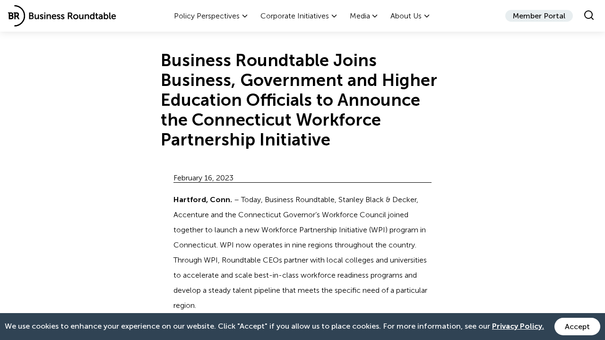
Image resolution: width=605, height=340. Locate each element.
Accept (577, 326)
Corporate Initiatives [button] (294, 15)
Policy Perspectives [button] (207, 15)
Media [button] (360, 15)
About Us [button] (406, 15)
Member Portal (539, 15)
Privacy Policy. (518, 326)
